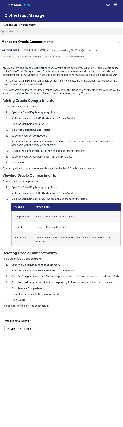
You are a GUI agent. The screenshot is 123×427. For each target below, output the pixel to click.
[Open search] (108, 4)
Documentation (76, 56)
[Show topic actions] (119, 42)
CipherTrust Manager (30, 56)
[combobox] (36, 50)
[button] (61, 31)
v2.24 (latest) (54, 56)
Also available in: (11, 49)
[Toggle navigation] (115, 4)
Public (10, 56)
